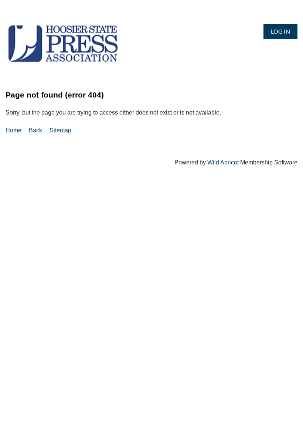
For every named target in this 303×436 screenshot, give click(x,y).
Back (35, 130)
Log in (280, 31)
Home (13, 130)
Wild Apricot (223, 162)
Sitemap (60, 130)
